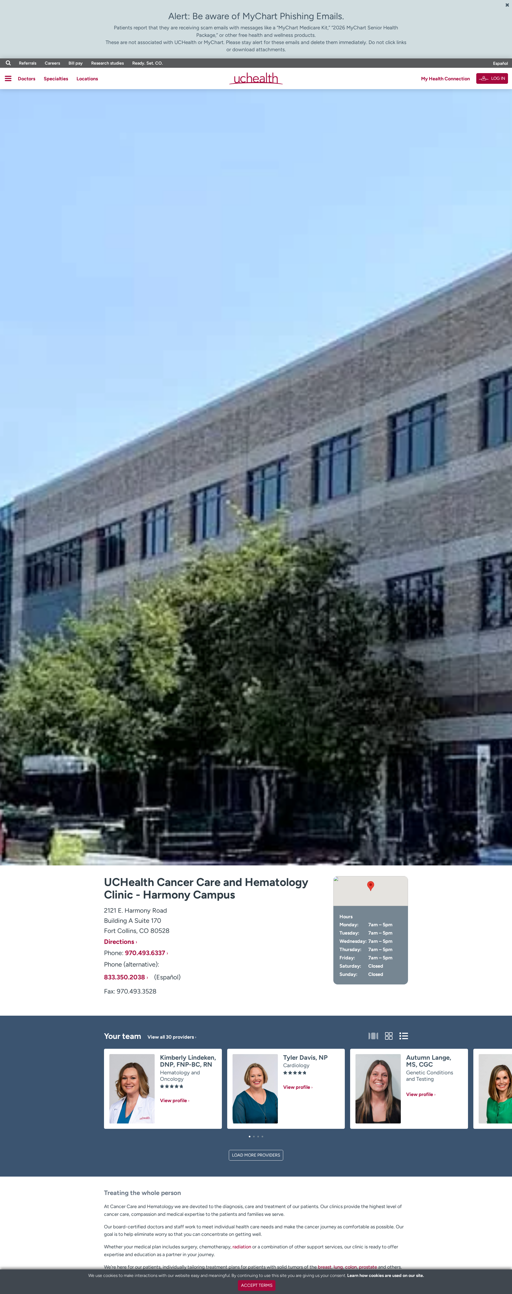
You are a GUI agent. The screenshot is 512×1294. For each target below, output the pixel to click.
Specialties (56, 79)
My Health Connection (445, 79)
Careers (52, 63)
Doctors (26, 79)
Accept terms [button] (257, 1285)
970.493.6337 (145, 953)
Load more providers (256, 1155)
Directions (119, 941)
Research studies (107, 63)
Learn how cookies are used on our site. (385, 1275)
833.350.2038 (124, 977)
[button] (249, 1136)
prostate (368, 1267)
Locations (87, 79)
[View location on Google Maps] (370, 891)
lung (338, 1267)
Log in (498, 78)
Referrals (27, 63)
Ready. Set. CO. (147, 63)
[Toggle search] (8, 63)
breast (324, 1267)
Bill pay (76, 63)
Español (500, 63)
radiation (242, 1247)
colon (351, 1267)
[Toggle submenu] (8, 78)
